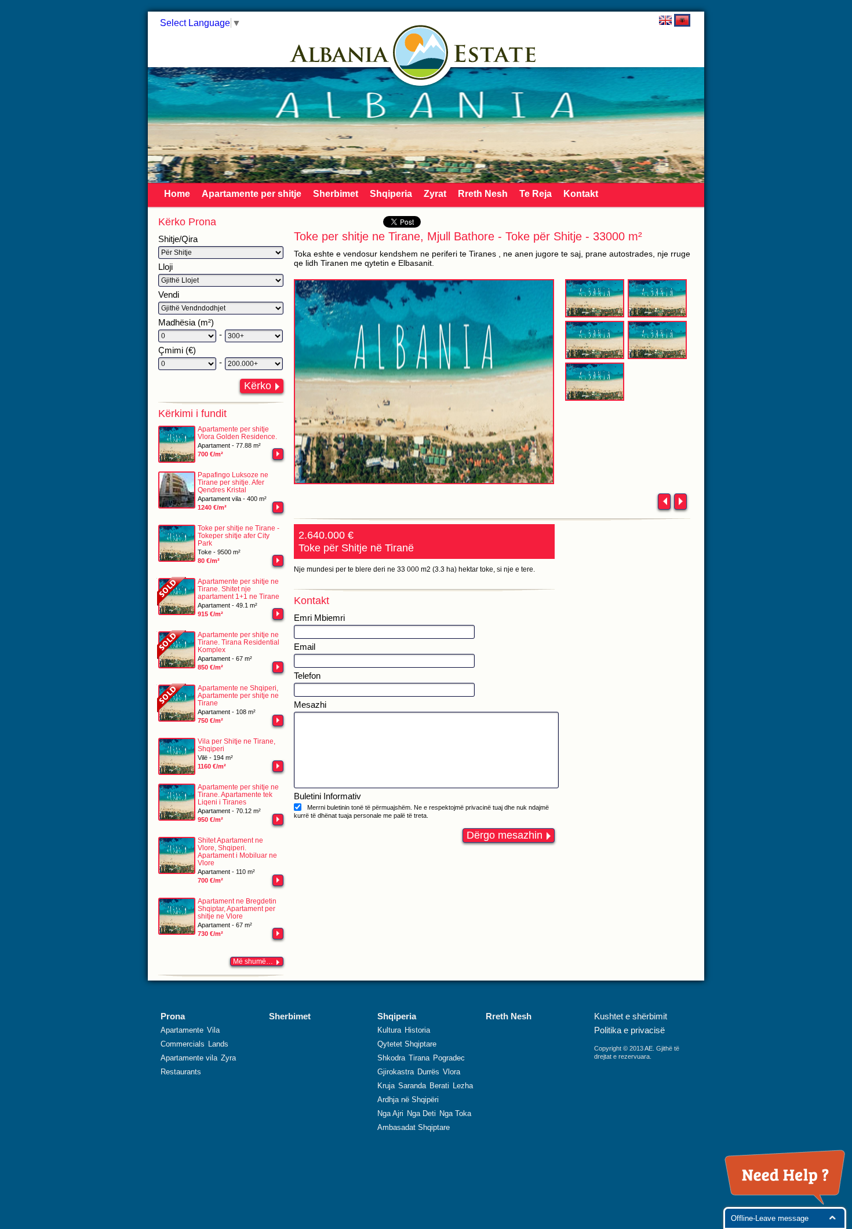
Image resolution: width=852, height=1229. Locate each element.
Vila (213, 1030)
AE (649, 1048)
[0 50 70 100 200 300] (187, 336)
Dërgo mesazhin (504, 835)
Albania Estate (421, 52)
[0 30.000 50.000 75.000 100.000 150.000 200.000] (187, 363)
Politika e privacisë (629, 1030)
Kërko (257, 386)
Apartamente (182, 1030)
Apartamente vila (189, 1058)
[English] (665, 20)
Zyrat (435, 194)
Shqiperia (391, 194)
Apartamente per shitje (251, 194)
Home (177, 194)
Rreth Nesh (483, 194)
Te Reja (535, 194)
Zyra (228, 1058)
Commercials (183, 1044)
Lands (218, 1044)
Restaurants (181, 1071)
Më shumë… (253, 961)
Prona (173, 1016)
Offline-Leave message (770, 1218)
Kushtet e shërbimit (630, 1016)
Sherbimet (335, 194)
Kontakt (580, 194)
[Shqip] (682, 20)
